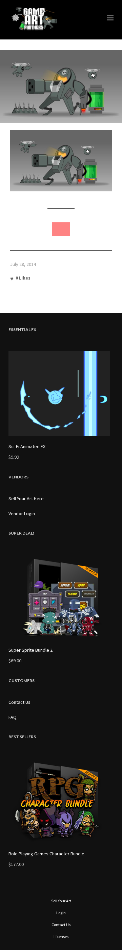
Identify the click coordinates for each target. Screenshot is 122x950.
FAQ (12, 717)
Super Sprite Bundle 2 (30, 650)
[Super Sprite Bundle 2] (61, 597)
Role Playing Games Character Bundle (46, 854)
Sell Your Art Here (26, 498)
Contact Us (19, 702)
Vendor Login (21, 513)
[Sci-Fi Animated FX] (61, 394)
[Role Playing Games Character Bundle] (61, 801)
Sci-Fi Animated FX (26, 446)
